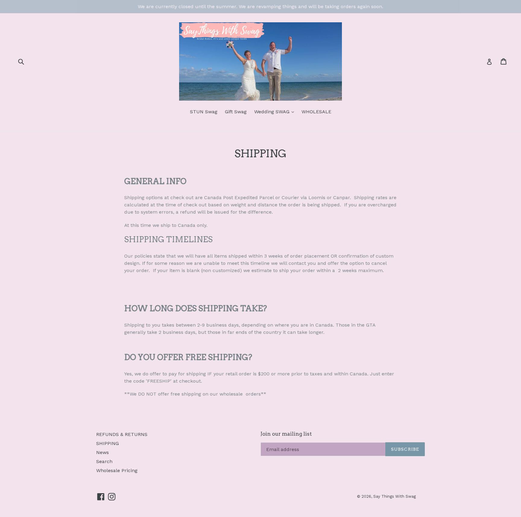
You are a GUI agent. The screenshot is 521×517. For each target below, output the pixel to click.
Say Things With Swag (394, 496)
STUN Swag (203, 111)
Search (104, 461)
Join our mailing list (286, 434)
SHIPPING (107, 443)
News (102, 452)
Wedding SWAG (272, 111)
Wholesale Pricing (116, 470)
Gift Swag (236, 111)
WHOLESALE (316, 111)
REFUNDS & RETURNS (121, 434)
